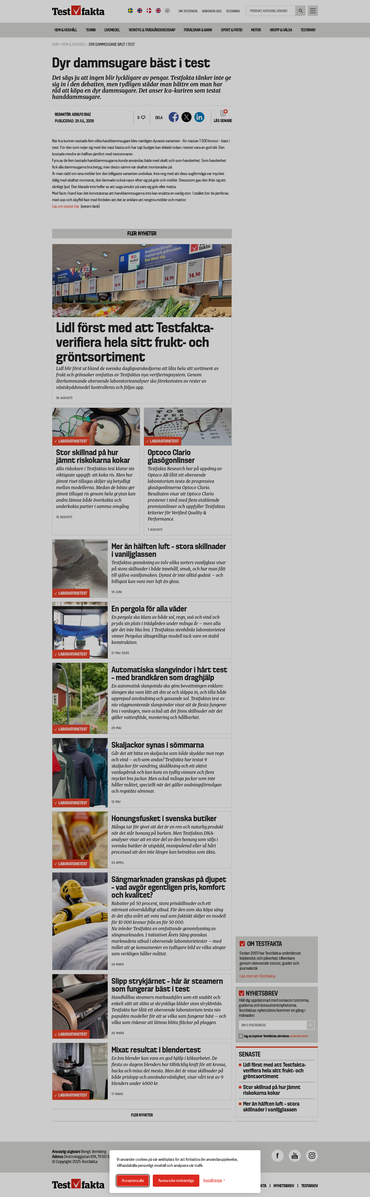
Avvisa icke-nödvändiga (176, 1180)
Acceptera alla (133, 1180)
